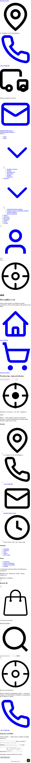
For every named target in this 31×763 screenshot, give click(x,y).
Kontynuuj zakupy (5, 623)
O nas (5, 221)
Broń (4, 552)
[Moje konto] (15, 257)
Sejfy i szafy (6, 218)
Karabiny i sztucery (12, 169)
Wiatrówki (10, 177)
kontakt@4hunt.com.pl (9, 513)
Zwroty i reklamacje (8, 563)
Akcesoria (6, 217)
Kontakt (5, 223)
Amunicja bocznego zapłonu (14, 209)
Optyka (5, 215)
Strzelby (9, 175)
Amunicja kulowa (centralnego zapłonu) (18, 210)
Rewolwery (10, 173)
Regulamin (6, 561)
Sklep (5, 136)
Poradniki (6, 220)
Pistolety (9, 170)
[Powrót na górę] (0, 580)
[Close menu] (4, 134)
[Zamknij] (0, 586)
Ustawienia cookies (15, 761)
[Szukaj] (0, 226)
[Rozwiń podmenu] (4, 167)
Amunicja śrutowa (12, 212)
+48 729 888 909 (8, 484)
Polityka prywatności (9, 564)
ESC (18, 656)
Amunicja (6, 550)
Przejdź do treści (4, 0)
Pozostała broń (11, 172)
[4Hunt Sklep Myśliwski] (7, 132)
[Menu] (3, 260)
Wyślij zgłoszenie (5, 757)
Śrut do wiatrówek (12, 213)
